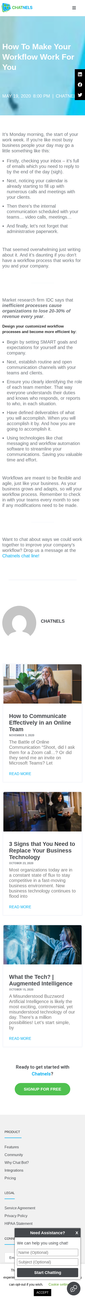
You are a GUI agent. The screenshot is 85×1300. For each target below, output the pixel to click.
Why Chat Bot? (17, 1163)
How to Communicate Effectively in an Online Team (40, 722)
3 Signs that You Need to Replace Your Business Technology (42, 850)
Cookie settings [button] (60, 1284)
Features (12, 1147)
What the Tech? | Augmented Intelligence (41, 980)
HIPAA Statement (18, 1224)
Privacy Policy (16, 1216)
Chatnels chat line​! (20, 555)
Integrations (14, 1170)
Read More (20, 774)
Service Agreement (20, 1208)
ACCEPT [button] (42, 1292)
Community (14, 1155)
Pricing (10, 1178)
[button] (74, 8)
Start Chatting (47, 1272)
